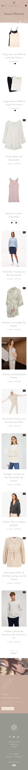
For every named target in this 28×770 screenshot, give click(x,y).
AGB (10, 754)
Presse (14, 746)
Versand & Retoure (14, 742)
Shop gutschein (8, 708)
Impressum (9, 756)
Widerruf (16, 754)
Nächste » (14, 653)
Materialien (14, 744)
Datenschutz (18, 756)
